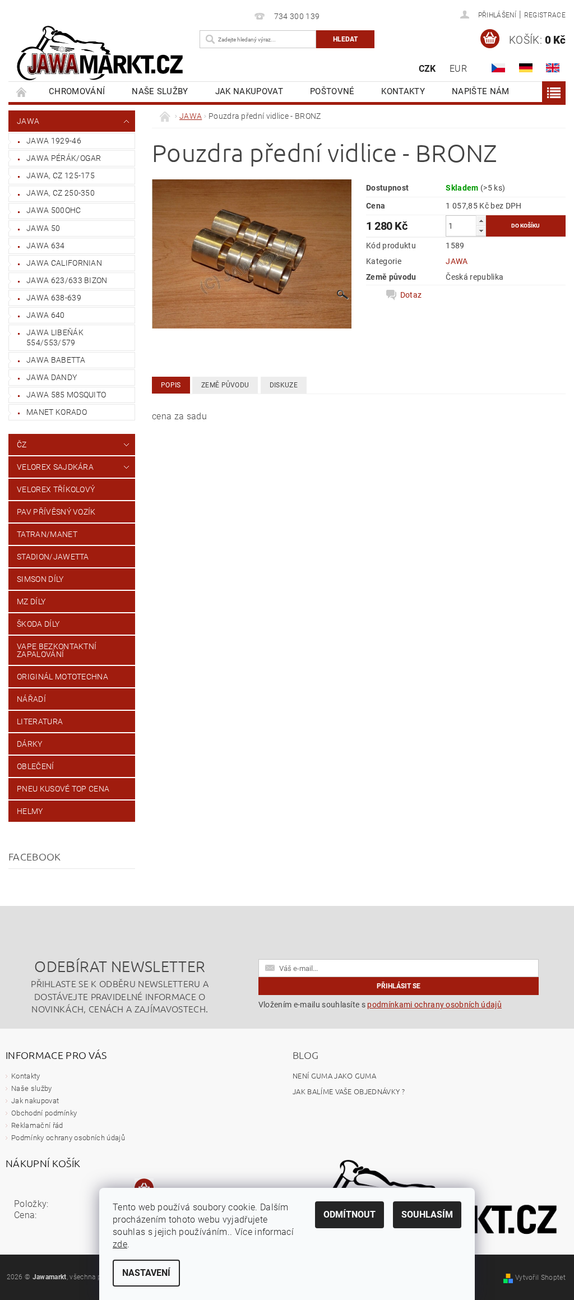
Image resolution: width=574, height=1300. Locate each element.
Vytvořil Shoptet (540, 1278)
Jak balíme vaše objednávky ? (349, 1091)
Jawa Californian (64, 262)
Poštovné (332, 91)
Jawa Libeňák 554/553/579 (55, 337)
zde (120, 1244)
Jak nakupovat (249, 91)
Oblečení (35, 766)
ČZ (22, 444)
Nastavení (146, 1272)
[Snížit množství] (481, 230)
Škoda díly (38, 623)
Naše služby (160, 91)
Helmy (30, 811)
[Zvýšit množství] (481, 220)
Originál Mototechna (62, 676)
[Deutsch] (526, 67)
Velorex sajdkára (55, 466)
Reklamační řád (37, 1125)
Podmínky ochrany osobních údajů (68, 1138)
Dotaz (411, 294)
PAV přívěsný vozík (56, 511)
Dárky (30, 743)
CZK (427, 68)
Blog (305, 1054)
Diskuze (284, 385)
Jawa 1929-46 (53, 140)
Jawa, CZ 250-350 (60, 192)
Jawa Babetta (55, 359)
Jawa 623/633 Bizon (67, 280)
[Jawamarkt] (101, 54)
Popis (171, 385)
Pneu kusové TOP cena (63, 788)
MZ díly (31, 601)
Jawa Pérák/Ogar (63, 158)
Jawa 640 (45, 315)
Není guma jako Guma (334, 1075)
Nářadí (31, 699)
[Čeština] (498, 67)
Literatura (40, 721)
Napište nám (481, 91)
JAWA (28, 121)
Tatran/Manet (47, 534)
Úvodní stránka (21, 91)
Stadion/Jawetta (53, 556)
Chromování (77, 91)
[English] (552, 67)
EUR (458, 68)
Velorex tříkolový (56, 489)
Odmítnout (349, 1214)
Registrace (545, 15)
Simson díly (40, 579)
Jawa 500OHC (53, 210)
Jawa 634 (45, 245)
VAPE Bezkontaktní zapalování (56, 650)
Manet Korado (56, 412)
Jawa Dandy (51, 377)
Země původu (225, 385)
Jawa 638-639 (53, 297)
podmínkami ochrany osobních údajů (434, 1004)
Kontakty (403, 91)
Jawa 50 (43, 228)
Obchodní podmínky (44, 1113)
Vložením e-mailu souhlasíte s (380, 1004)
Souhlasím (427, 1214)
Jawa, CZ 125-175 (60, 175)
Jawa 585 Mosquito (66, 394)
